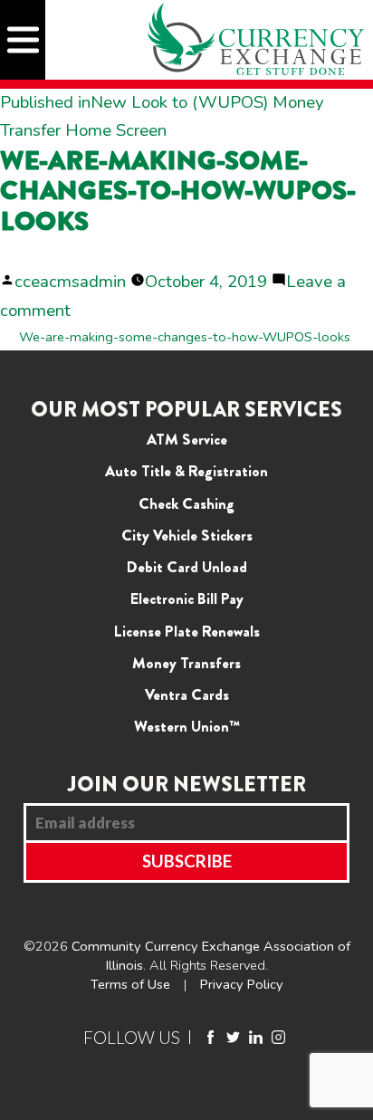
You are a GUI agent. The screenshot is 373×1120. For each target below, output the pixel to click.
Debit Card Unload (187, 567)
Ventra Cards (187, 694)
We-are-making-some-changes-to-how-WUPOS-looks (184, 337)
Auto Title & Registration (186, 471)
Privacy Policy (241, 984)
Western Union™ (187, 726)
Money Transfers (186, 663)
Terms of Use (130, 984)
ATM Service (187, 439)
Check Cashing (186, 503)
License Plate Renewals (187, 631)
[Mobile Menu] (22, 40)
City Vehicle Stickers (187, 535)
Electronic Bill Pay (187, 598)
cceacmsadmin (70, 281)
